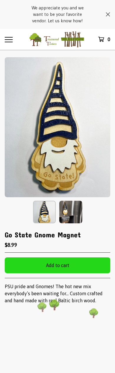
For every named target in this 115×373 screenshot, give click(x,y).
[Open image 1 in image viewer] (57, 127)
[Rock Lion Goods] (57, 39)
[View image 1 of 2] (44, 212)
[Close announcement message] (108, 14)
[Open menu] (8, 39)
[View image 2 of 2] (70, 212)
